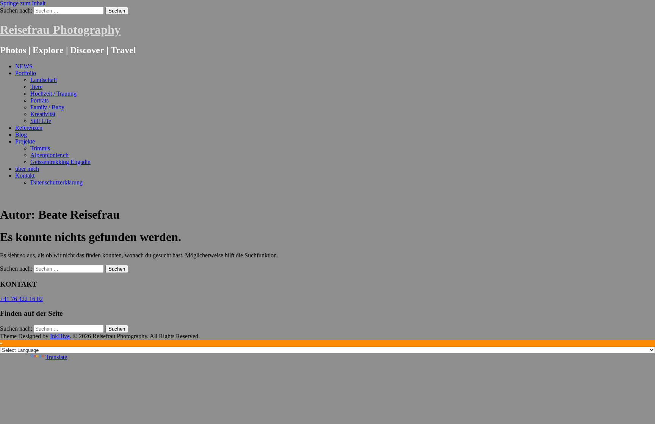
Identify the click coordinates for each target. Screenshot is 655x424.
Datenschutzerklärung (56, 182)
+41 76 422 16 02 (21, 299)
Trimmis (40, 148)
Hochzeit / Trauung (53, 93)
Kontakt (24, 175)
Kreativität (42, 114)
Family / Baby (47, 107)
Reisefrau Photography (60, 29)
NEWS (24, 66)
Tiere (36, 87)
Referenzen (28, 128)
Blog (21, 134)
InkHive (60, 336)
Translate (56, 357)
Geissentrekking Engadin (60, 162)
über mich (27, 169)
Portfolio (25, 73)
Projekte (25, 141)
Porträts (39, 100)
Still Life (40, 121)
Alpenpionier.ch (49, 155)
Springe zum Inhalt (22, 3)
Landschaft (43, 80)
